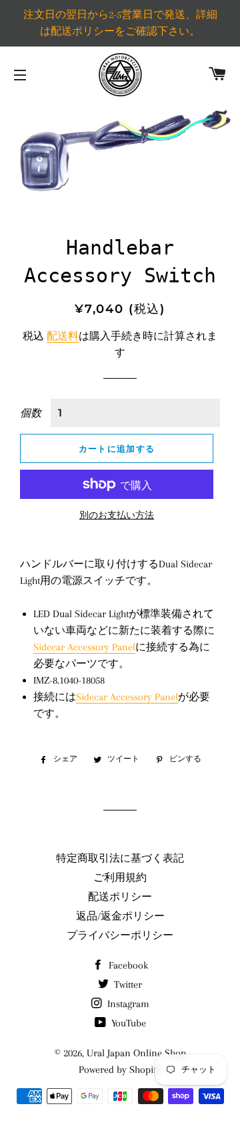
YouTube (127, 1023)
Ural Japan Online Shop (136, 1053)
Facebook (127, 965)
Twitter (126, 985)
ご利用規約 (120, 878)
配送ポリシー (120, 897)
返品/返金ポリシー (120, 916)
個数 (30, 413)
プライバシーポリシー (120, 935)
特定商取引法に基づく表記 (120, 858)
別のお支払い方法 (116, 515)
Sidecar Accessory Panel (84, 647)
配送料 (63, 336)
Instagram (127, 1004)
